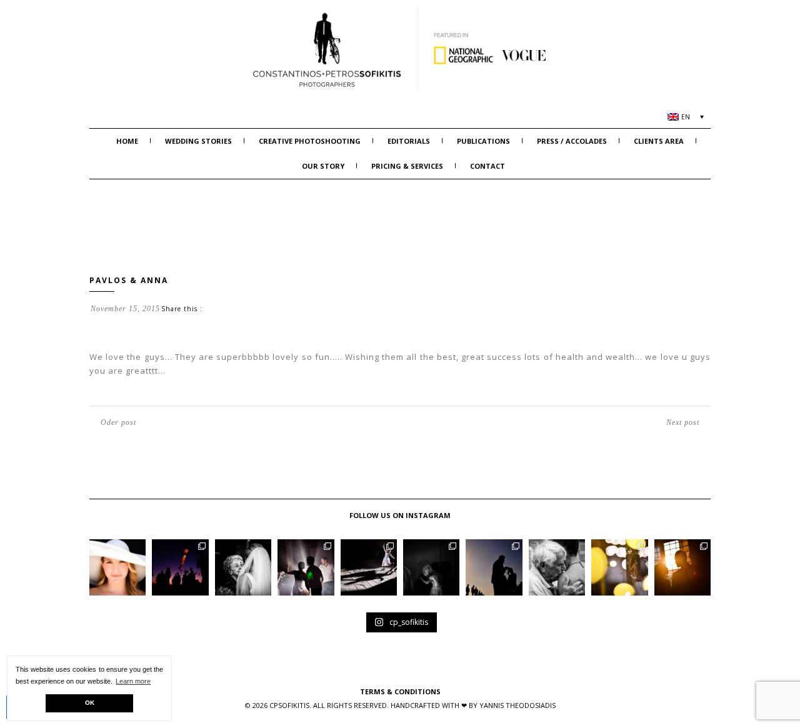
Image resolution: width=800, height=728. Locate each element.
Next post (682, 422)
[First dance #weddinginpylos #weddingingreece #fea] (619, 567)
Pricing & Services (407, 166)
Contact (487, 166)
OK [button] (89, 702)
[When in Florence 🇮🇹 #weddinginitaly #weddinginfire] (369, 567)
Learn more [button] (133, 681)
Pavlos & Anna (128, 280)
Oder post (118, 422)
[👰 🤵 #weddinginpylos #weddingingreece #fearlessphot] (682, 567)
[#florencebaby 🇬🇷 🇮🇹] (306, 567)
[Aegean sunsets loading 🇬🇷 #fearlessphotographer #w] (180, 567)
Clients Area (659, 141)
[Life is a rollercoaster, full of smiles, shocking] (431, 567)
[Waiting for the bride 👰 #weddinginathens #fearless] (494, 567)
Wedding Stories (198, 141)
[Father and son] (557, 567)
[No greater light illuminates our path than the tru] (243, 567)
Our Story (323, 166)
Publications (483, 141)
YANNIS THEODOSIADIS (517, 705)
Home (127, 141)
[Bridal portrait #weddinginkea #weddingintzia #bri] (117, 567)
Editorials (409, 141)
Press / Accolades (572, 141)
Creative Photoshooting (310, 141)
